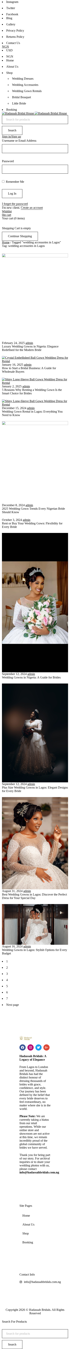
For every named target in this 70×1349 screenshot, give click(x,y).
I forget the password (15, 203)
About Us (28, 1224)
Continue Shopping (20, 236)
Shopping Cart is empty (16, 228)
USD (9, 50)
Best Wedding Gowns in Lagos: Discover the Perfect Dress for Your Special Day (34, 896)
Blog (9, 18)
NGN (5, 46)
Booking (27, 1242)
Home (6, 242)
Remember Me (14, 181)
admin (29, 343)
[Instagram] (30, 1047)
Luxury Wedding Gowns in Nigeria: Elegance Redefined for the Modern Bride (30, 348)
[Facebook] (22, 1047)
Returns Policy (15, 36)
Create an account (32, 207)
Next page (12, 1004)
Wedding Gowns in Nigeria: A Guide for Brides (31, 677)
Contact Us (13, 43)
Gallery (10, 24)
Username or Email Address (19, 140)
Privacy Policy (15, 30)
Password (8, 161)
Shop (25, 1233)
